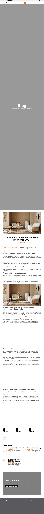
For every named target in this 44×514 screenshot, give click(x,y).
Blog (16, 108)
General (4, 441)
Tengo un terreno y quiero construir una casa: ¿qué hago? (34, 448)
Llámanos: (7, 0)
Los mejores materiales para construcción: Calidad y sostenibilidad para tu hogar (14, 460)
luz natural (16, 276)
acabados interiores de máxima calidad (12, 391)
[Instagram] (41, 0)
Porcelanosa (30, 398)
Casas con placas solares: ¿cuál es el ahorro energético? (14, 448)
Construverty (5, 363)
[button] (25, 3)
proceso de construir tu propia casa (12, 247)
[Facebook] (39, 0)
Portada (13, 108)
